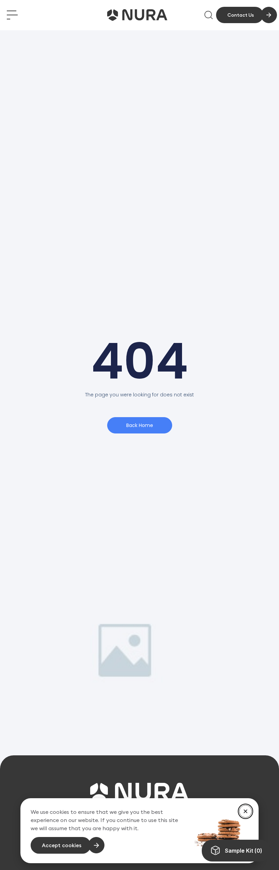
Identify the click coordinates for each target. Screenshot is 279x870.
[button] (245, 811)
